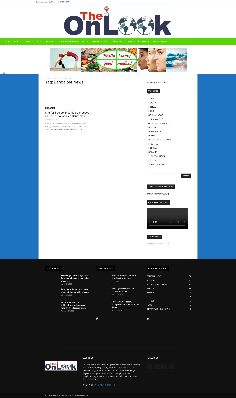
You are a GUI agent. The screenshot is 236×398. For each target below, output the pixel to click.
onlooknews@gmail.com (104, 384)
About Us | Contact (138, 41)
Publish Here (117, 41)
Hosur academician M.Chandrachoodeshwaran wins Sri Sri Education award (73, 305)
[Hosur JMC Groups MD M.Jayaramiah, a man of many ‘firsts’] (103, 305)
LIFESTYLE (153, 143)
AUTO (85, 41)
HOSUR (151, 135)
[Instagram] (189, 2)
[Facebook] (184, 2)
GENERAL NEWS (99, 41)
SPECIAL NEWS (160, 41)
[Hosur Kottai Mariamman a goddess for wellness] (103, 279)
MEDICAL (50, 41)
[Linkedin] (193, 2)
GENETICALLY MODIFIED (159, 123)
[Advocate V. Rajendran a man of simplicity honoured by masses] (52, 293)
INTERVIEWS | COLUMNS (159, 139)
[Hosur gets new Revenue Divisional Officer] (103, 292)
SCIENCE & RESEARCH (68, 41)
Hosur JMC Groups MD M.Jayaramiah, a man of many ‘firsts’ (125, 304)
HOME (7, 41)
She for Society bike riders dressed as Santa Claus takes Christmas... (67, 114)
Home (47, 78)
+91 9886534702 (64, 2)
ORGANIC (152, 152)
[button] (232, 41)
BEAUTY (18, 41)
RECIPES (152, 160)
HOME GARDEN (155, 131)
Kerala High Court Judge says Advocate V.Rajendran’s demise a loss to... (75, 278)
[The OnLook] (118, 21)
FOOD (39, 41)
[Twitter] (198, 2)
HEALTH (29, 41)
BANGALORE (50, 108)
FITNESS (152, 107)
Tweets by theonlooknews (158, 244)
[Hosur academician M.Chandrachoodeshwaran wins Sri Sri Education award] (52, 306)
